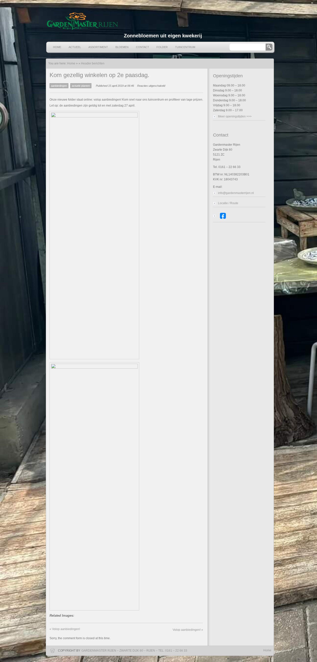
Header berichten (93, 63)
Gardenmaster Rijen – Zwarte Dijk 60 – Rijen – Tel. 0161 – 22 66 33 (134, 650)
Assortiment (98, 47)
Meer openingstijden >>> (235, 116)
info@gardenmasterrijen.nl (236, 193)
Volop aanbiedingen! (65, 629)
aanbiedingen (59, 85)
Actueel (75, 47)
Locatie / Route (228, 203)
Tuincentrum (185, 47)
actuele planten (81, 85)
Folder (162, 47)
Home (57, 47)
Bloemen (122, 47)
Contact (142, 47)
